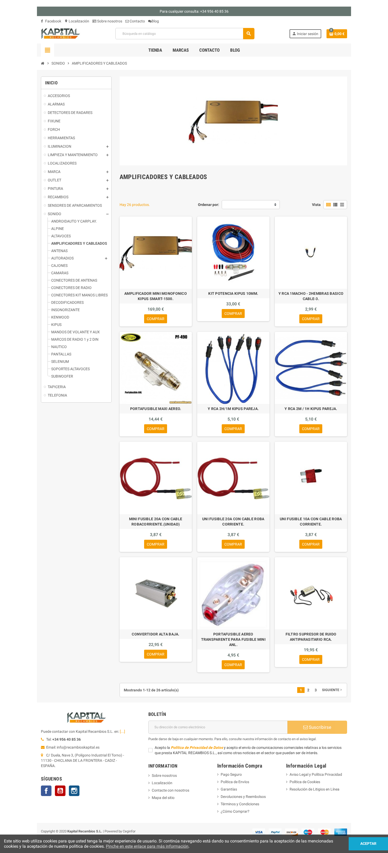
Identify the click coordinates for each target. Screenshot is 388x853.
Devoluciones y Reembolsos (243, 796)
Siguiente (332, 690)
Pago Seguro (231, 774)
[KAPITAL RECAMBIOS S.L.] (61, 33)
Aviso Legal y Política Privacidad (316, 774)
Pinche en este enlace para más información (147, 846)
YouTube (60, 790)
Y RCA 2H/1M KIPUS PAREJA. (233, 409)
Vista (316, 205)
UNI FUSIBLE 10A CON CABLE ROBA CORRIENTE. (311, 521)
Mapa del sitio (163, 798)
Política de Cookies (305, 782)
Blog (155, 21)
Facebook (52, 21)
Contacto (137, 21)
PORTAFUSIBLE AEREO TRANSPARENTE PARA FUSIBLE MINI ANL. (233, 639)
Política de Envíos (235, 782)
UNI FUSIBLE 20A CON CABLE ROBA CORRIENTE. (233, 521)
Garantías (229, 789)
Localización (76, 21)
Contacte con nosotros (170, 790)
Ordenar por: (208, 205)
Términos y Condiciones (240, 804)
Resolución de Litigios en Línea (314, 789)
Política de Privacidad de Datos (197, 747)
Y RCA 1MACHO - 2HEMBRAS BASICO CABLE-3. (310, 296)
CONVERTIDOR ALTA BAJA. (155, 634)
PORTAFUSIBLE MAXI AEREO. (155, 409)
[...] (122, 731)
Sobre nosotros (109, 21)
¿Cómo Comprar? (235, 811)
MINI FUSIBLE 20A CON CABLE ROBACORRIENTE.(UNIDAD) (155, 521)
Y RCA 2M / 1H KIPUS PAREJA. (311, 409)
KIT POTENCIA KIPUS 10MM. (233, 293)
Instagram (74, 790)
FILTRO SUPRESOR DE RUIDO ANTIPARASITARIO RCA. (311, 637)
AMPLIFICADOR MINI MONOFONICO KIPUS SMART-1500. (155, 296)
